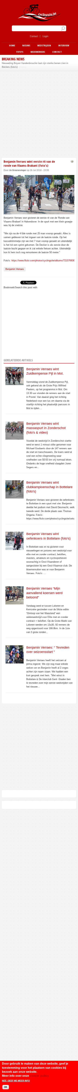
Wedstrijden (44, 45)
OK (5, 1087)
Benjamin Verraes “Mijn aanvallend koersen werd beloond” (44, 593)
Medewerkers (37, 51)
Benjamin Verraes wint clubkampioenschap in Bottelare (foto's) (49, 487)
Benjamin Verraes (14, 269)
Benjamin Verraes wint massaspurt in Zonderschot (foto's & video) (46, 428)
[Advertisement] (39, 114)
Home (12, 45)
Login (45, 36)
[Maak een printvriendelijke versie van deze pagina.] (72, 161)
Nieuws (26, 45)
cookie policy (39, 1075)
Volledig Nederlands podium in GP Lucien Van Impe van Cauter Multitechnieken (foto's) (35, 65)
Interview (63, 45)
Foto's (19, 51)
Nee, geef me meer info (16, 1080)
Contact (34, 36)
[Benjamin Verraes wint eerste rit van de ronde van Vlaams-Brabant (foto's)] (39, 212)
